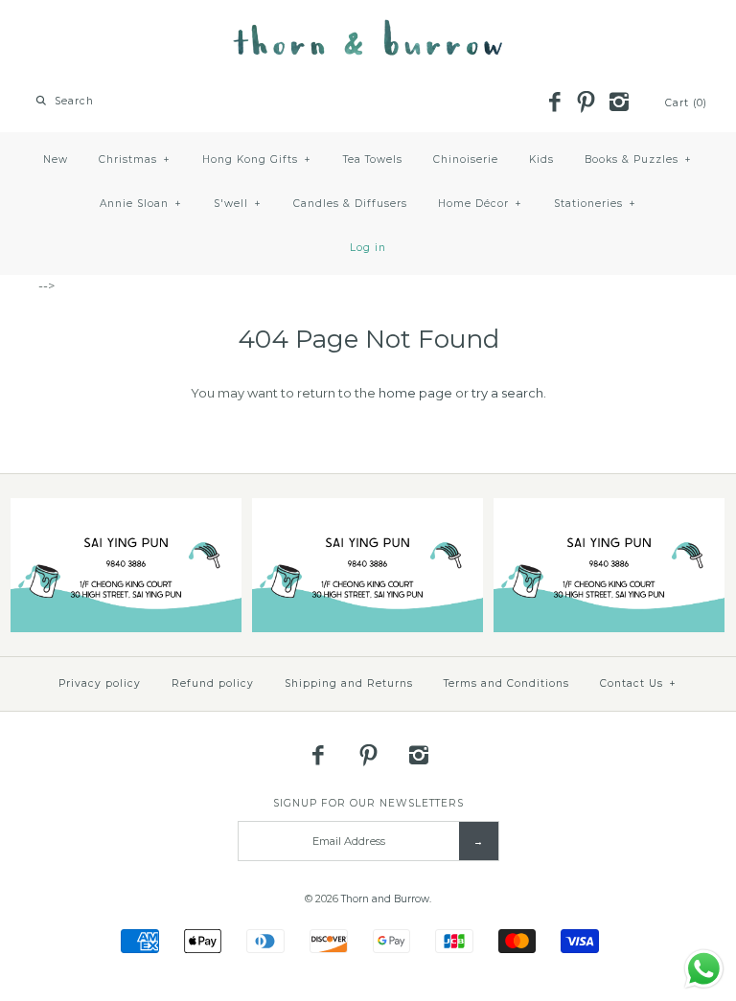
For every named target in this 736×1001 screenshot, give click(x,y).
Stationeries (595, 203)
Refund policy (213, 683)
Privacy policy (99, 683)
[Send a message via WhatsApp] (703, 968)
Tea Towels (372, 159)
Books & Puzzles (638, 159)
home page (415, 392)
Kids (541, 159)
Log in (368, 247)
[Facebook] (554, 103)
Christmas (135, 159)
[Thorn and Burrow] (368, 28)
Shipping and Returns (349, 683)
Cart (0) (686, 103)
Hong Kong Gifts (256, 159)
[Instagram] (618, 103)
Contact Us (638, 683)
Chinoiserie (465, 159)
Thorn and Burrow (385, 899)
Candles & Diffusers (350, 203)
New (55, 159)
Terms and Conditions (506, 683)
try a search (507, 392)
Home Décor (480, 203)
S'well (238, 203)
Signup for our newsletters (368, 803)
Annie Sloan (141, 203)
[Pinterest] (586, 103)
